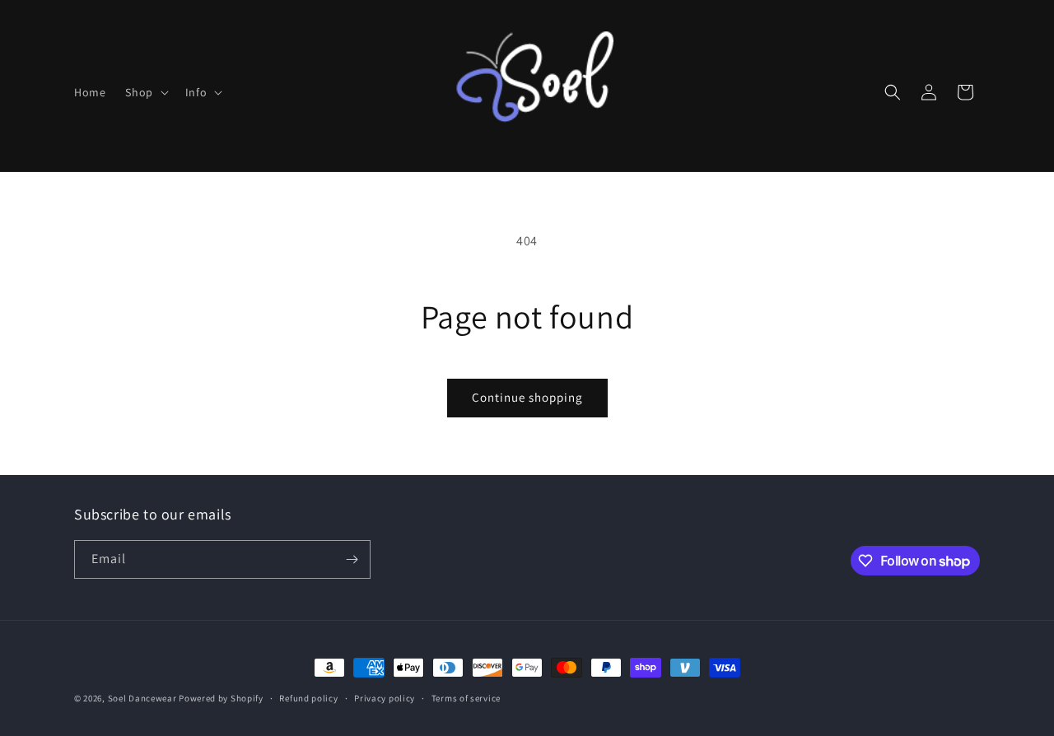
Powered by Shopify (221, 698)
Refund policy (308, 698)
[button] (145, 92)
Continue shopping (527, 397)
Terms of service (466, 698)
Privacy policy (384, 698)
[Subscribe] (351, 559)
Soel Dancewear (142, 698)
